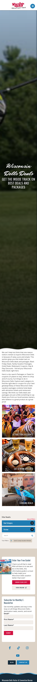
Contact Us (23, 662)
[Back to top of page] (32, 677)
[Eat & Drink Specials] (18, 455)
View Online (20, 588)
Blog (12, 662)
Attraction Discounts (23, 434)
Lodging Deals (26, 503)
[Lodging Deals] (18, 489)
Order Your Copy (21, 582)
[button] (32, 5)
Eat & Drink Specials (23, 468)
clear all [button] (29, 519)
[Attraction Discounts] (18, 421)
